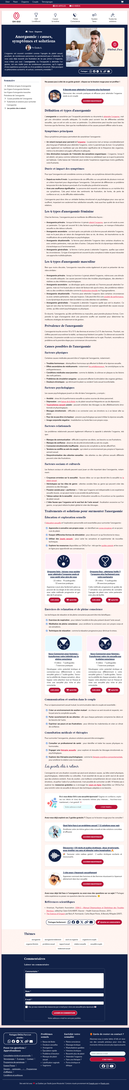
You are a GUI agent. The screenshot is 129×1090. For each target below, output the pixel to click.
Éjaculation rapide (50, 1051)
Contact (30, 1059)
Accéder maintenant (92, 101)
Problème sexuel (49, 944)
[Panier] (122, 2)
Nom (28, 991)
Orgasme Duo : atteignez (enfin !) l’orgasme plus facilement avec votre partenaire (105, 574)
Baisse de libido (49, 1042)
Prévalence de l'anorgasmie (14, 95)
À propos (20, 1059)
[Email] (108, 71)
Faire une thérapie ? (74, 1060)
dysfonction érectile (90, 291)
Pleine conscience (73, 1042)
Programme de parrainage (14, 1062)
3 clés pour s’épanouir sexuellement (80, 873)
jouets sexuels (66, 539)
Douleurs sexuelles (50, 1045)
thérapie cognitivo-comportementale (107, 757)
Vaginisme (47, 1066)
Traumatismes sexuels (56, 405)
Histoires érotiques (73, 1051)
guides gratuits (107, 546)
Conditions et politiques (13, 1075)
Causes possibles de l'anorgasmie (19, 99)
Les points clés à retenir (16, 108)
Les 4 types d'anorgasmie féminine (17, 89)
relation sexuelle (80, 944)
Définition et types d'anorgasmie (19, 86)
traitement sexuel (64, 949)
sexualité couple (96, 944)
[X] (101, 71)
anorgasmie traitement (53, 940)
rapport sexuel (64, 944)
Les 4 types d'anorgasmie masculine (17, 92)
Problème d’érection (51, 1054)
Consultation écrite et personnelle (17, 1056)
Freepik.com (93, 1083)
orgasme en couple (89, 940)
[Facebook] (94, 71)
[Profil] (28, 47)
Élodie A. (38, 48)
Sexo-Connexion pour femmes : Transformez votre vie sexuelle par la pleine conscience (105, 656)
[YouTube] (111, 1066)
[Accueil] (26, 32)
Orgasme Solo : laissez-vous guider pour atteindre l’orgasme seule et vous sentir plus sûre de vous (63, 574)
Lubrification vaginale (51, 1063)
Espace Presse (9, 1066)
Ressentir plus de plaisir (75, 1054)
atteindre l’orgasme (111, 117)
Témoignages (9, 1059)
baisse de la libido (68, 402)
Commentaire (32, 971)
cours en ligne (95, 785)
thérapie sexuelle (68, 750)
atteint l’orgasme (96, 223)
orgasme (81, 142)
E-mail (28, 999)
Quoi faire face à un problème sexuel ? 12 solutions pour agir (91, 826)
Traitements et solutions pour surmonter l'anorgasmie (21, 103)
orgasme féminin (32, 944)
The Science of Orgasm (55, 914)
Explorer (55, 600)
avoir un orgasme (72, 940)
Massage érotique (73, 1045)
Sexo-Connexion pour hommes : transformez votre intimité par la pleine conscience (63, 656)
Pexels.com (105, 1083)
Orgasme (38, 32)
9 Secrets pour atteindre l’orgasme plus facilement (86, 90)
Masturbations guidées (75, 1048)
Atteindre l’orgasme (74, 1057)
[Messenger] (97, 71)
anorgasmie (36, 940)
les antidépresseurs (96, 367)
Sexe (31, 32)
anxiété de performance (113, 297)
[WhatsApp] (90, 71)
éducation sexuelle (53, 523)
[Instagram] (107, 1066)
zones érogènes (105, 528)
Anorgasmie (48, 1048)
